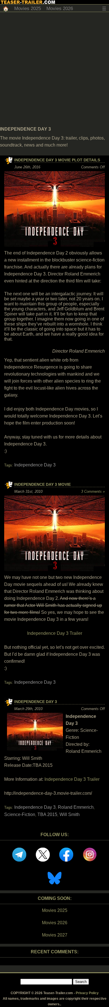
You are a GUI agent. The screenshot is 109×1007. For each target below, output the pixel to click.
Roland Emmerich (76, 807)
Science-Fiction (19, 814)
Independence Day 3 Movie (42, 484)
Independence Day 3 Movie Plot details (57, 160)
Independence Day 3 (35, 465)
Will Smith (70, 814)
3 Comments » (93, 491)
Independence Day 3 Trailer (54, 633)
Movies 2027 (54, 935)
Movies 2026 (59, 8)
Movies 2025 (27, 8)
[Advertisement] (54, 69)
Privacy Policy (87, 993)
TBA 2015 (47, 814)
